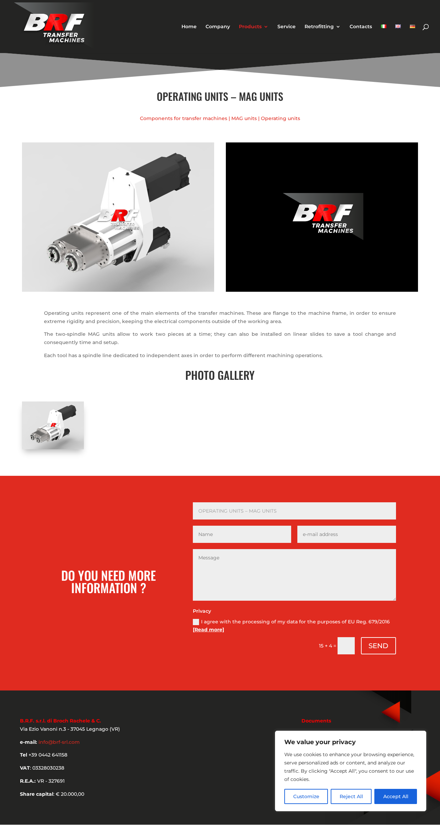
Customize (306, 796)
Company (218, 27)
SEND (378, 646)
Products (250, 27)
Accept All (395, 796)
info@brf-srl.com (59, 742)
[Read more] (208, 629)
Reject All (351, 796)
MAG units (244, 118)
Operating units (280, 118)
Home (189, 27)
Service (286, 27)
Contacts (361, 27)
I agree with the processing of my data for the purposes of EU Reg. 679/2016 (291, 626)
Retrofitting (319, 27)
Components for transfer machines (183, 118)
